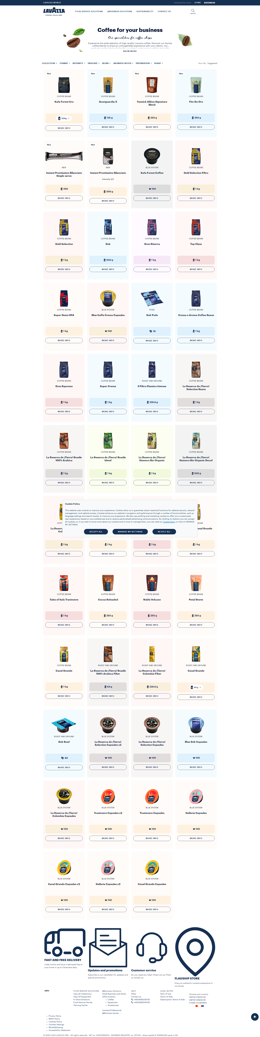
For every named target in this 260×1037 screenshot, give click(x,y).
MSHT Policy (54, 1019)
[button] (193, 12)
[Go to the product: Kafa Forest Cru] (64, 93)
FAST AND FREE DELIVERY (62, 960)
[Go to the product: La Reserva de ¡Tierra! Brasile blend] (108, 448)
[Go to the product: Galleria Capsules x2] (108, 875)
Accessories (113, 1005)
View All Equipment (82, 997)
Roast (157, 63)
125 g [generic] (110, 118)
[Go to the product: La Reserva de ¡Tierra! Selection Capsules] (152, 733)
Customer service (143, 970)
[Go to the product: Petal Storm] (196, 590)
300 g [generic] (109, 191)
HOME (198, 3)
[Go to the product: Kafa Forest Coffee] (152, 164)
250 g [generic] (153, 118)
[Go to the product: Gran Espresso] (64, 377)
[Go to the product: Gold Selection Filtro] (196, 164)
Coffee (111, 1000)
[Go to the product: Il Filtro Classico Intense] (152, 377)
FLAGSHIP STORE (187, 978)
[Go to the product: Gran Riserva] (152, 235)
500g (64, 118)
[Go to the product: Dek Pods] (152, 306)
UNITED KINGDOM (197, 1000)
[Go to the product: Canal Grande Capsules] (152, 875)
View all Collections (82, 994)
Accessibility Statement (59, 1030)
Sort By (202, 63)
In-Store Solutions (81, 1000)
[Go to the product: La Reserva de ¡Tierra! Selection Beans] (196, 377)
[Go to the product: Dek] (108, 235)
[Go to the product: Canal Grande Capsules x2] (64, 875)
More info (64, 128)
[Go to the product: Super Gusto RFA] (64, 306)
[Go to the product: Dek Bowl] (64, 733)
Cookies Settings (56, 1025)
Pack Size (93, 63)
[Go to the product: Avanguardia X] (108, 93)
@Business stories (110, 1013)
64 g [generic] (109, 687)
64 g (196, 687)
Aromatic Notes (122, 63)
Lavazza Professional (111, 1010)
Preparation (143, 63)
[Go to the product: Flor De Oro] (196, 93)
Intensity (78, 63)
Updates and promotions (105, 970)
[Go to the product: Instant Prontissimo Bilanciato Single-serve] (64, 164)
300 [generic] (65, 189)
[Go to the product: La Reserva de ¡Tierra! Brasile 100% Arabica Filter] (108, 662)
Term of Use (165, 994)
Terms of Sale (166, 997)
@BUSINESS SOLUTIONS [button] (119, 11)
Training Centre (80, 1005)
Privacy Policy (55, 1016)
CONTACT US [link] (164, 11)
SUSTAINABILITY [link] (144, 11)
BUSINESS (209, 3)
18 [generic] (154, 331)
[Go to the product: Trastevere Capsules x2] (108, 804)
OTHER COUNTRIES (198, 1003)
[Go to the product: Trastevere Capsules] (152, 804)
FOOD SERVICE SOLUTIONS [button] (89, 11)
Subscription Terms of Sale (172, 1000)
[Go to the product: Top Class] (196, 235)
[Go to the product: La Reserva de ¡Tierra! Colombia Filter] (152, 662)
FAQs (133, 994)
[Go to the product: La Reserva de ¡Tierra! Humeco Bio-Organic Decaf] (196, 448)
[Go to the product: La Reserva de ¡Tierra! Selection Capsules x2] (108, 733)
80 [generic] (66, 758)
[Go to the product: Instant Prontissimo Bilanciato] (108, 165)
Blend (105, 63)
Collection (48, 63)
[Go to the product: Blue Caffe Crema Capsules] (108, 306)
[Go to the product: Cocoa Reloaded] (108, 590)
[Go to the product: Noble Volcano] (152, 590)
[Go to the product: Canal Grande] (64, 662)
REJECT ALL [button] (164, 532)
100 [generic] (154, 189)
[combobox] (212, 63)
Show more (130, 51)
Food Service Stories (82, 1002)
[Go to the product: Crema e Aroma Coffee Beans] (196, 306)
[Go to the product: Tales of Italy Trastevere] (64, 590)
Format (64, 63)
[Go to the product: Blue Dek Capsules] (196, 733)
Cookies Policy (55, 1022)
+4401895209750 (142, 1002)
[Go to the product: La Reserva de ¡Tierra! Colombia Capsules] (64, 804)
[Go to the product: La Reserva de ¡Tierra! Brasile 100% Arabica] (64, 448)
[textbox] (64, 118)
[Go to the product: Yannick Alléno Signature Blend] (152, 93)
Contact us (136, 997)
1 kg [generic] (197, 189)
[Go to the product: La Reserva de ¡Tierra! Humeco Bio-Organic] (152, 448)
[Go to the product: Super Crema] (108, 377)
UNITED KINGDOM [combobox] (197, 997)
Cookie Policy (169, 522)
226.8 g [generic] (154, 402)
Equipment (113, 1002)
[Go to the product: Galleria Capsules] (196, 804)
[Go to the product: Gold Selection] (64, 235)
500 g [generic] (109, 260)
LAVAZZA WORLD (52, 3)
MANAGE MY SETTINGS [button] (130, 532)
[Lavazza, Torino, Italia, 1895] (54, 11)
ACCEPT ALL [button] (96, 532)
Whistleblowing (56, 1027)
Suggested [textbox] (212, 63)
